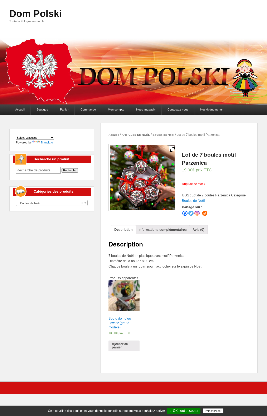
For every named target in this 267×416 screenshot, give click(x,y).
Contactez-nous (178, 109)
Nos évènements (211, 109)
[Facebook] (185, 213)
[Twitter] (191, 213)
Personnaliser (213, 410)
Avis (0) (198, 229)
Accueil (20, 109)
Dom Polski (35, 13)
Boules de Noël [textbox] (50, 203)
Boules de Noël (163, 134)
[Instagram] (197, 213)
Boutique (42, 109)
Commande (88, 109)
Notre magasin (146, 109)
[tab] (123, 229)
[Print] (204, 213)
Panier (64, 109)
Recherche (69, 170)
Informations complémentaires (163, 229)
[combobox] (52, 203)
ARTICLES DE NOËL (136, 134)
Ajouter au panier (120, 345)
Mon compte (116, 109)
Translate (47, 142)
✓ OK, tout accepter (183, 410)
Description (123, 229)
